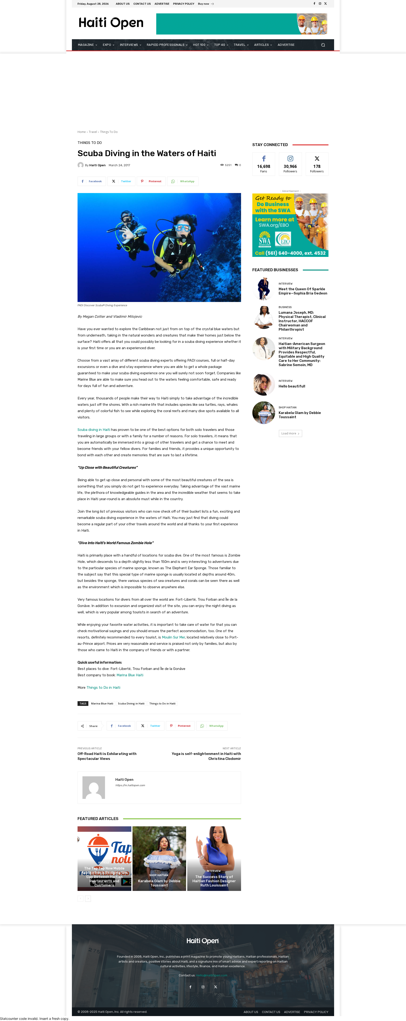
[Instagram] (320, 4)
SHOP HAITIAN (158, 875)
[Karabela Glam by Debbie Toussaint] (159, 858)
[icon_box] (206, 4)
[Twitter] (325, 4)
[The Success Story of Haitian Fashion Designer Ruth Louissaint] (214, 858)
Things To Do (109, 132)
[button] (322, 44)
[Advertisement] (203, 89)
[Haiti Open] (81, 165)
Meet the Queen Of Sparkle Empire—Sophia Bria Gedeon (303, 291)
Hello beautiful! (292, 386)
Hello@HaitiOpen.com (211, 975)
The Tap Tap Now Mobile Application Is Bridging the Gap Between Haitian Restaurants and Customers (104, 876)
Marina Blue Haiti (130, 675)
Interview (214, 871)
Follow (290, 156)
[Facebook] (314, 4)
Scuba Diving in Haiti (131, 703)
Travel (93, 132)
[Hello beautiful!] (263, 384)
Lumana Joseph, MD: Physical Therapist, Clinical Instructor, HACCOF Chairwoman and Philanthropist (302, 321)
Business (285, 307)
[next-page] (88, 899)
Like (264, 156)
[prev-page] (80, 899)
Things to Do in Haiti (103, 687)
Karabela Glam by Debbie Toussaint (159, 883)
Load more (288, 433)
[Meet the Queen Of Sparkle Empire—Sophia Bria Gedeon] (263, 289)
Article (103, 862)
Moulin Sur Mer (173, 637)
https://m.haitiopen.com (130, 785)
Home (82, 132)
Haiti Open (97, 165)
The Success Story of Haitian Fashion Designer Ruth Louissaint (214, 881)
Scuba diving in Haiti (94, 430)
